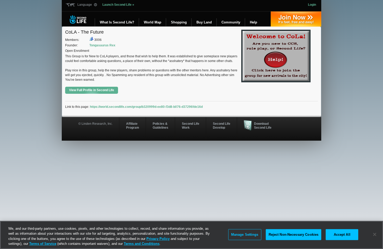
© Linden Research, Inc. (95, 124)
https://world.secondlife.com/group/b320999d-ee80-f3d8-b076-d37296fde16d (146, 107)
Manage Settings (244, 234)
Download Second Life (262, 125)
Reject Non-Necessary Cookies (294, 234)
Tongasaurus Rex (102, 45)
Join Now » (296, 19)
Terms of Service (42, 244)
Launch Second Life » (118, 5)
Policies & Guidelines (160, 125)
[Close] (374, 234)
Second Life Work (190, 125)
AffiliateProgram (132, 125)
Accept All (342, 234)
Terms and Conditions (141, 244)
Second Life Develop (221, 125)
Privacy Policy (158, 239)
